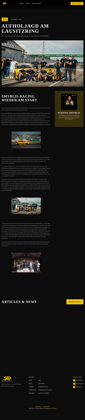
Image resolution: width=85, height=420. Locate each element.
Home (21, 3)
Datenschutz (46, 406)
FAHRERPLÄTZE (43, 386)
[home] (4, 3)
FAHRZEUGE (32, 390)
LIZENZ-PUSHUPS (43, 393)
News (5, 19)
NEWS (30, 383)
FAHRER (31, 386)
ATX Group (53, 408)
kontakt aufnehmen (77, 3)
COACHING (41, 383)
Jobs (39, 380)
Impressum (38, 406)
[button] (27, 3)
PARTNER (31, 393)
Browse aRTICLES (75, 302)
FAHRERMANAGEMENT (45, 390)
